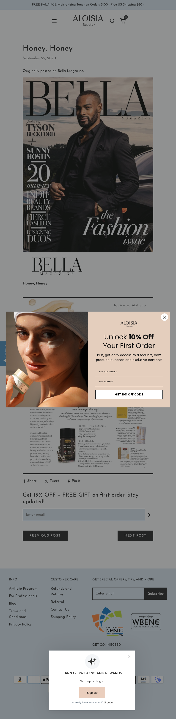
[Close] (164, 317)
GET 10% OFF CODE (129, 394)
